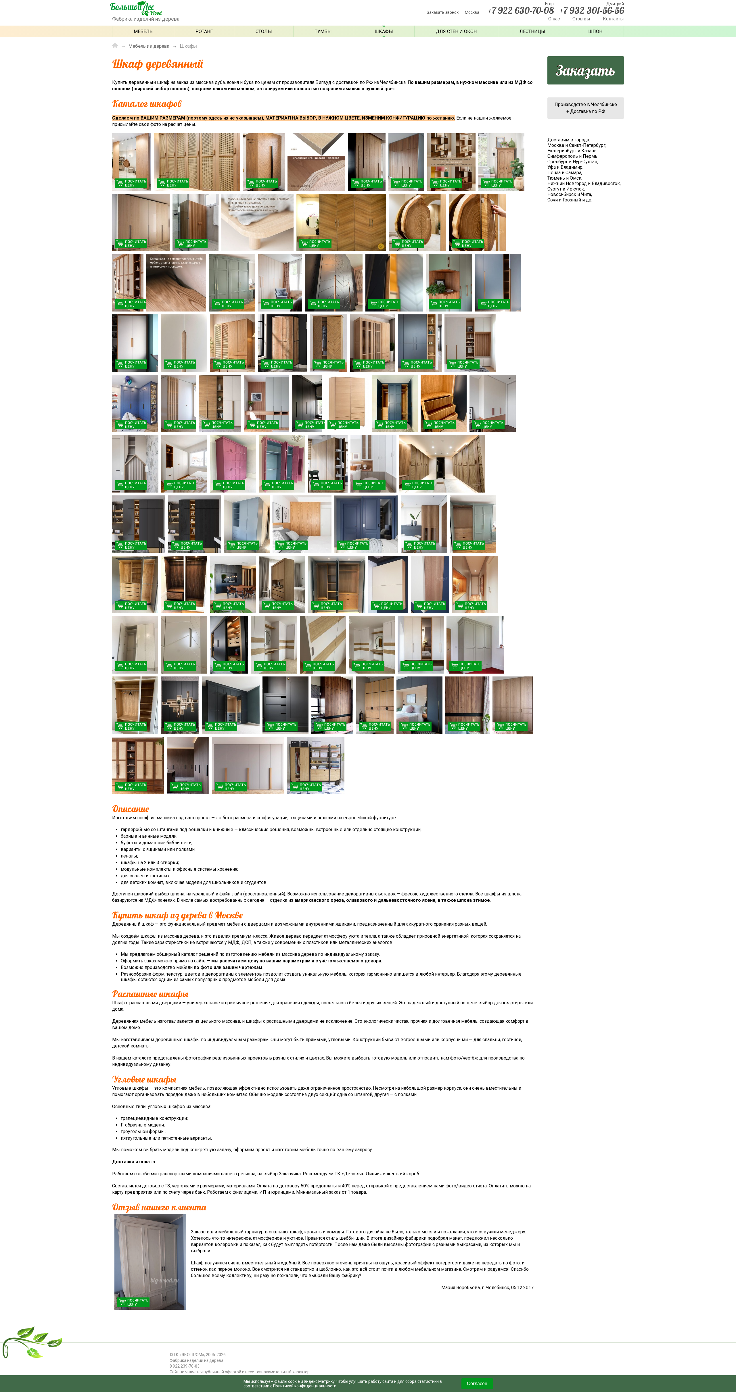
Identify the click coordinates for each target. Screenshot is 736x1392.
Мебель (143, 31)
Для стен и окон (456, 31)
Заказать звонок (443, 12)
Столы (264, 31)
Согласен (477, 1383)
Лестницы (532, 31)
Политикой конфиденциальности (304, 1386)
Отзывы (581, 19)
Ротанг (204, 31)
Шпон (595, 31)
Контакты (613, 19)
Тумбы (323, 31)
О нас (554, 19)
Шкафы (384, 31)
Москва (472, 12)
